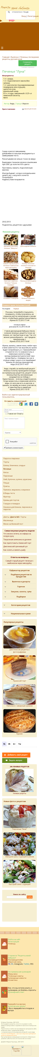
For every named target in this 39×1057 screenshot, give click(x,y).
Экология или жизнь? (17, 1006)
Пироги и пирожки (11, 458)
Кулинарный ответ (16, 992)
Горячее (21, 586)
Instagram (18, 964)
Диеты (6, 517)
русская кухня (16, 59)
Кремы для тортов (11, 500)
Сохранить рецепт (27, 63)
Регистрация (33, 16)
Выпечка (14, 57)
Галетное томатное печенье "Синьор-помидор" (11, 283)
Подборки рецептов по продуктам (21, 575)
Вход (24, 16)
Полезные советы (15, 976)
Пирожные (8, 476)
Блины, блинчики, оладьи (14, 465)
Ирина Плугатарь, (7, 1022)
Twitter (26, 964)
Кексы (5, 472)
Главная (5, 57)
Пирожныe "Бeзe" (19, 829)
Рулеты (6, 486)
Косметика (12, 980)
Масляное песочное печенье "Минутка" (11, 247)
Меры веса (12, 974)
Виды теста (10, 493)
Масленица (8, 520)
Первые (16, 309)
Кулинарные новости (17, 978)
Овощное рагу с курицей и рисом (19, 856)
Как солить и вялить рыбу (14, 550)
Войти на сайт (14, 939)
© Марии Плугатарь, (12, 1042)
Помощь (12, 943)
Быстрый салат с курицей (19, 884)
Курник (19, 734)
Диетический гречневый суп (15, 546)
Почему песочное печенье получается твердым (28, 265)
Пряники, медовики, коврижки (16, 490)
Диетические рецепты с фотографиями (19, 650)
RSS (31, 964)
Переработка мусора (16, 1004)
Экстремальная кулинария (19, 972)
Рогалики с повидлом (11, 298)
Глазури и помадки (11, 503)
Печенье (24, 57)
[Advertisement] (19, 34)
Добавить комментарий (14, 448)
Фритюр (7, 496)
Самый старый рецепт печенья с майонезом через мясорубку (11, 265)
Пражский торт (19, 681)
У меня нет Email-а (15, 414)
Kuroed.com (14, 1038)
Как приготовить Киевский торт (17, 543)
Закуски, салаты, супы (21, 591)
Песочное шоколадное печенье (28, 282)
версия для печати (30, 109)
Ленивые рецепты (19, 793)
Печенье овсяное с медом (28, 299)
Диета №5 (14, 517)
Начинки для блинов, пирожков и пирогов (17, 508)
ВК (12, 964)
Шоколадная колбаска (28, 246)
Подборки (21, 596)
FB (9, 964)
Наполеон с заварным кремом (19, 706)
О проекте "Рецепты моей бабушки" (19, 956)
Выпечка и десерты (21, 581)
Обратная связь (14, 962)
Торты (6, 462)
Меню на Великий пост (13, 524)
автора (22, 1030)
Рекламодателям (15, 960)
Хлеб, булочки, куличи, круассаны (17, 479)
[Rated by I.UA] (26, 1055)
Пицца (6, 483)
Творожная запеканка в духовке (17, 539)
